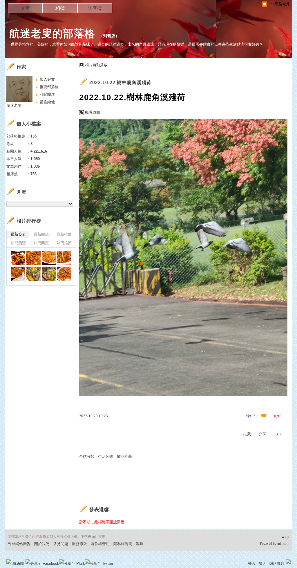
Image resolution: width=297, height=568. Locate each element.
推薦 (247, 434)
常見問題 (60, 544)
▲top (285, 537)
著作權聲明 (100, 544)
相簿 (60, 8)
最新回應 (41, 234)
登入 (252, 563)
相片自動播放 (96, 65)
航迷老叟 (13, 105)
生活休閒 (105, 456)
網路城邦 (276, 563)
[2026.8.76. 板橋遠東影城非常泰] (18, 258)
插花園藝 (124, 456)
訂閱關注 (47, 94)
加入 (262, 563)
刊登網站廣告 (19, 544)
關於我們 (41, 544)
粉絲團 (18, 563)
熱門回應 (41, 243)
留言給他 (47, 102)
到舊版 (109, 36)
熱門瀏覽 (18, 243)
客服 (140, 544)
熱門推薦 (64, 243)
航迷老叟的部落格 (52, 33)
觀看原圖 (92, 112)
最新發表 (18, 234)
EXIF (278, 434)
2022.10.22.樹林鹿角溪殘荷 (120, 82)
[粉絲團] (8, 561)
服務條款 (79, 544)
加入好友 (47, 79)
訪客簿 (95, 8)
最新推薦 (64, 234)
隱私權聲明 (122, 544)
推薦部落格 (49, 87)
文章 (25, 8)
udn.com (283, 544)
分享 (262, 434)
